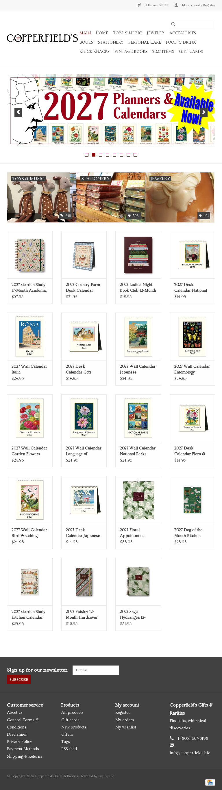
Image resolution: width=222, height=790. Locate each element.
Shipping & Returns (24, 756)
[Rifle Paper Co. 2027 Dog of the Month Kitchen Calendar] (192, 500)
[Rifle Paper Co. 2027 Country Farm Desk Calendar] (84, 255)
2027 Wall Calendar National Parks (138, 451)
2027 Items (163, 51)
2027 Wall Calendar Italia (29, 369)
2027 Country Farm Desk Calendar (83, 287)
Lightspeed (106, 776)
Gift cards (191, 51)
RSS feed (69, 749)
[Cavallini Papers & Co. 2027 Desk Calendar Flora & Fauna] (192, 418)
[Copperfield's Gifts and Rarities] (42, 38)
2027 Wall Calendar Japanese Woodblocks (138, 369)
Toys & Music (127, 33)
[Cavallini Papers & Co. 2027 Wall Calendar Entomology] (192, 336)
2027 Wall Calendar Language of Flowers (83, 451)
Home (102, 33)
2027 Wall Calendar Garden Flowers (29, 451)
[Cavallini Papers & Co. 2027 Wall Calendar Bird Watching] (30, 500)
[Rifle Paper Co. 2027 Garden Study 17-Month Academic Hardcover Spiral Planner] (30, 255)
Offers (67, 734)
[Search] (173, 24)
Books (86, 42)
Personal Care (144, 42)
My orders (124, 720)
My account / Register (198, 5)
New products (73, 727)
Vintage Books (130, 51)
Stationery (110, 42)
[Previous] (18, 112)
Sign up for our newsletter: (37, 670)
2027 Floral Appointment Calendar (132, 533)
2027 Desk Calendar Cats (79, 369)
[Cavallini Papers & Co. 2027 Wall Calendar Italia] (30, 336)
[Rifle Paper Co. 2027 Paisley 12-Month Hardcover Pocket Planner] (84, 581)
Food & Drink (181, 42)
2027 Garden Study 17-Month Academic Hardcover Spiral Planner (29, 287)
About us (15, 712)
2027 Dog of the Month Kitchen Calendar (188, 533)
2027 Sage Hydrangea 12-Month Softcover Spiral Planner (134, 614)
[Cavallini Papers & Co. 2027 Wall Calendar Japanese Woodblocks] (138, 336)
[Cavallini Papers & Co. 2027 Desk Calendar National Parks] (192, 255)
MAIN (85, 33)
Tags (65, 741)
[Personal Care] (111, 110)
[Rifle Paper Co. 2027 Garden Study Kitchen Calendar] (30, 581)
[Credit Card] (209, 782)
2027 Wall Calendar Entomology (192, 369)
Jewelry (155, 33)
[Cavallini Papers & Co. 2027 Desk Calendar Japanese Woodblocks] (84, 500)
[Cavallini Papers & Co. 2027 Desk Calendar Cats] (84, 336)
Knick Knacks (94, 51)
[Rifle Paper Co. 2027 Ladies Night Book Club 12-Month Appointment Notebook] (138, 255)
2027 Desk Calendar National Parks (190, 287)
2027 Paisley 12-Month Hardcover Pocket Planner (82, 614)
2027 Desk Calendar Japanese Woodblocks (83, 533)
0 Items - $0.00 (156, 5)
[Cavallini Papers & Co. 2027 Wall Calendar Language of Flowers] (84, 418)
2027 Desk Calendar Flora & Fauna (189, 451)
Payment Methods (23, 749)
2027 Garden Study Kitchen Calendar (28, 614)
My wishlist (125, 727)
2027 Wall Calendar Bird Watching (29, 533)
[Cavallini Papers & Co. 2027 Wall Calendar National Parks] (138, 418)
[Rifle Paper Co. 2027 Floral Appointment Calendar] (138, 500)
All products (72, 712)
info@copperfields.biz (190, 753)
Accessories (182, 33)
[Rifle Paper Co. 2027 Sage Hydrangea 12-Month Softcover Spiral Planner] (138, 581)
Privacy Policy (19, 741)
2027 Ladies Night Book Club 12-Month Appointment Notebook (138, 287)
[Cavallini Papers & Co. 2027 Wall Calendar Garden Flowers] (30, 418)
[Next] (204, 112)
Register (122, 712)
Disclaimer (17, 734)
